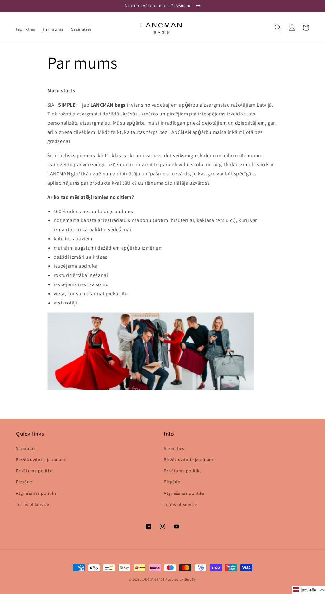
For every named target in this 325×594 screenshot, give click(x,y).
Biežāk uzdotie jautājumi (41, 459)
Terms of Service (32, 504)
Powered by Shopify (180, 580)
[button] (278, 28)
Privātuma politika (35, 470)
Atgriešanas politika (36, 493)
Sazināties (26, 448)
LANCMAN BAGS (153, 580)
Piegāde (24, 482)
